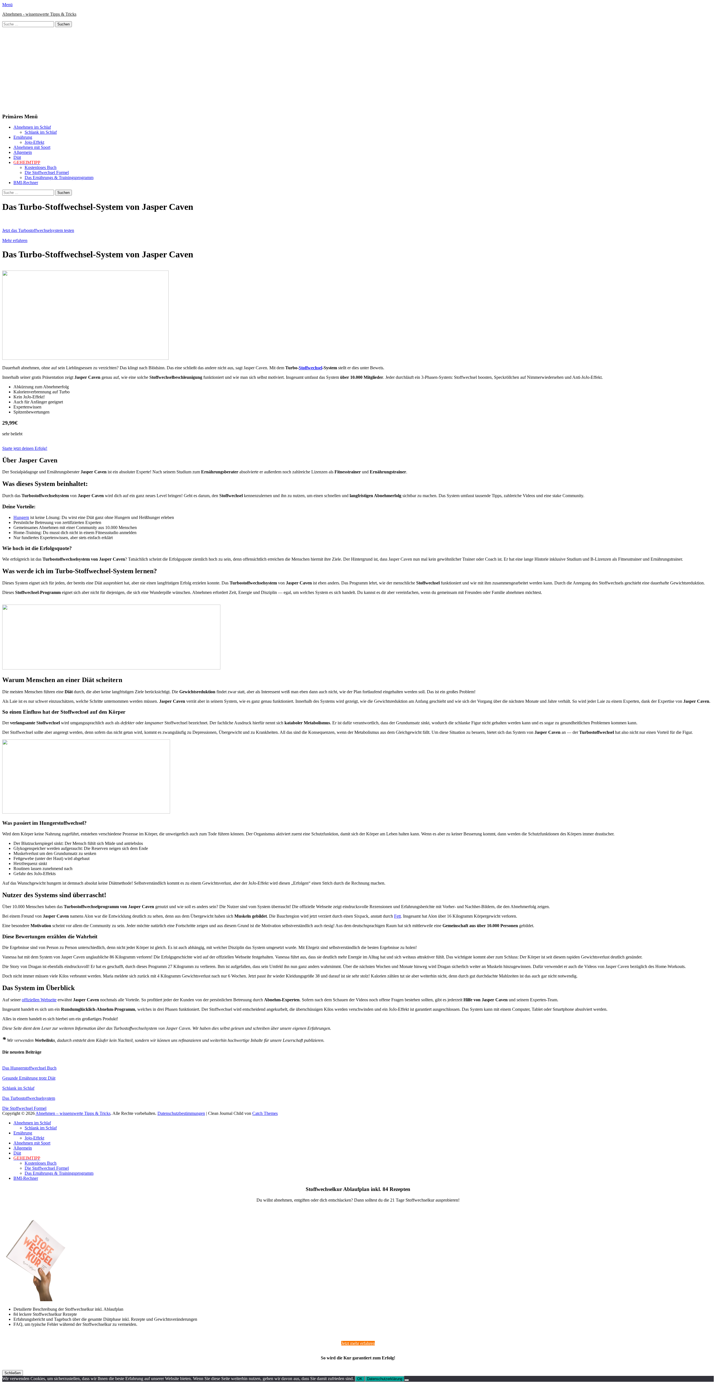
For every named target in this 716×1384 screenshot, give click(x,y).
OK (359, 1379)
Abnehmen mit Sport (31, 147)
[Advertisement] (358, 69)
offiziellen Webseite (39, 999)
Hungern (21, 517)
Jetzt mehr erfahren (358, 1343)
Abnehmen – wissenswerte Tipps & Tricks (73, 1113)
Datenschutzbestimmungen (181, 1113)
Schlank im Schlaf (41, 132)
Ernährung (22, 137)
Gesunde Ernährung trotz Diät (28, 1078)
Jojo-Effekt (34, 142)
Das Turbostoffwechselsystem (28, 1098)
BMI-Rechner (25, 182)
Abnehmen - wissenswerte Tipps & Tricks (39, 14)
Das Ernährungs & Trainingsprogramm (59, 177)
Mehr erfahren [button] (14, 240)
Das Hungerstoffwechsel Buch (29, 1068)
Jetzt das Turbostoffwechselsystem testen (38, 230)
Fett (397, 916)
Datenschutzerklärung (384, 1379)
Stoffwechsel (310, 367)
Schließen (12, 1373)
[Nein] (406, 1380)
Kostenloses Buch (40, 167)
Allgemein (22, 152)
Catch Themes (265, 1113)
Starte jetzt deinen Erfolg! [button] (24, 448)
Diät (17, 157)
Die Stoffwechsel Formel (47, 172)
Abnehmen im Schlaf (32, 127)
